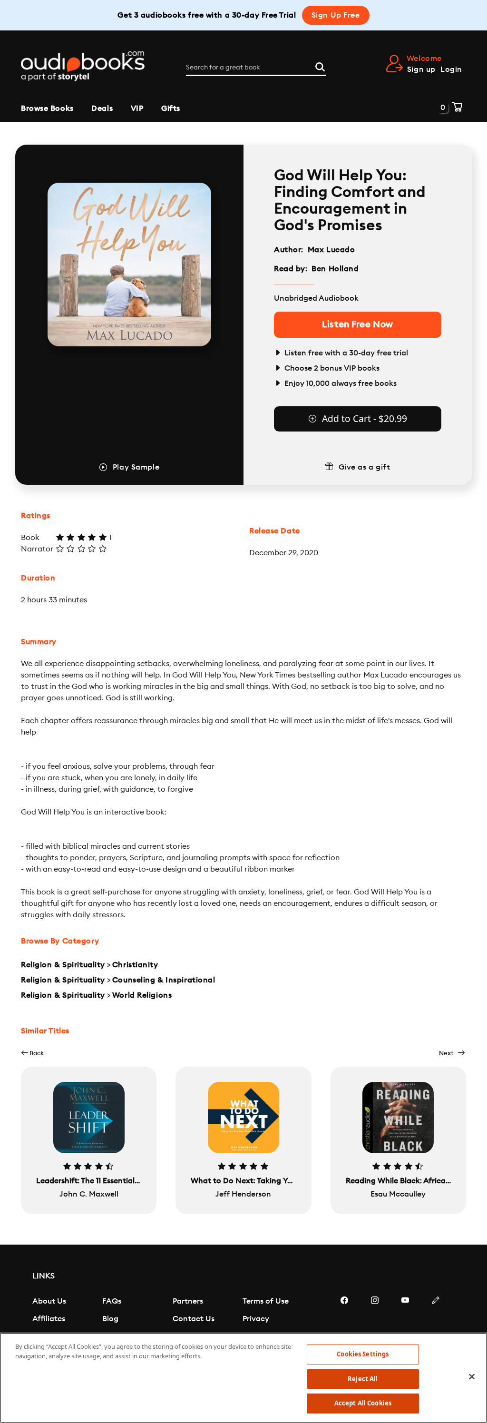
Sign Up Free (336, 15)
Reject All (363, 1378)
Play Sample (136, 467)
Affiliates (48, 1319)
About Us (49, 1301)
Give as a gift (364, 467)
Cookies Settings (363, 1354)
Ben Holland (335, 269)
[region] (243, 1378)
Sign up (421, 69)
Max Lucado (331, 250)
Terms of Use (266, 1301)
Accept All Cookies (362, 1403)
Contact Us (193, 1319)
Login (451, 69)
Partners (188, 1301)
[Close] (471, 1376)
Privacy (256, 1319)
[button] (32, 1053)
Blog (110, 1319)
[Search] (320, 65)
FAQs (111, 1301)
